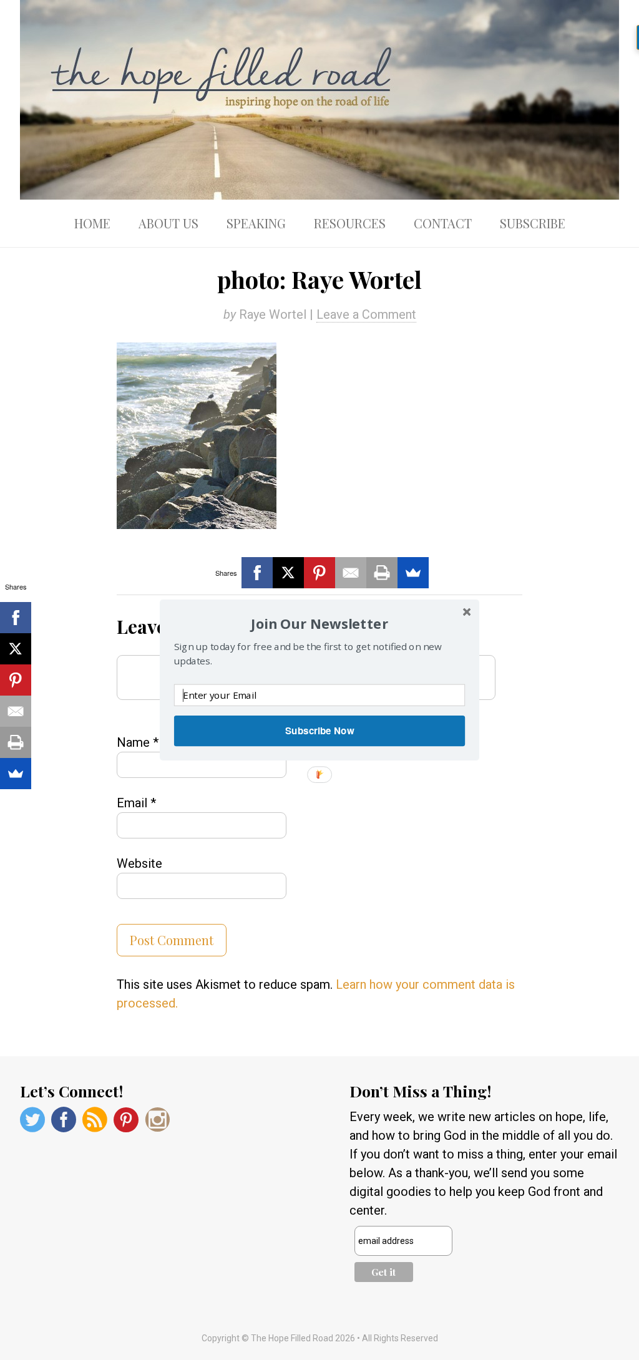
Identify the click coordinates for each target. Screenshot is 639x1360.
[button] (319, 623)
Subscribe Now (319, 730)
